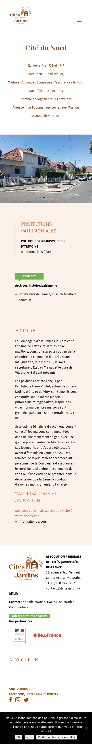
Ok (19, 737)
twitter (53, 694)
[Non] (86, 728)
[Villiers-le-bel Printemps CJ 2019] (46, 202)
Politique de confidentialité (56, 737)
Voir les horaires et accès (29, 616)
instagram (34, 694)
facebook (16, 694)
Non (29, 737)
